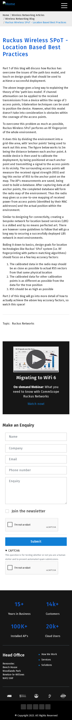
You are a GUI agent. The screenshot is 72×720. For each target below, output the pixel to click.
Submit (36, 541)
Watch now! (36, 404)
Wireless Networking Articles (28, 15)
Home (6, 15)
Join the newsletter (28, 511)
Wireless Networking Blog (20, 18)
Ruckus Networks (23, 323)
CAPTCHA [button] (14, 550)
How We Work (49, 654)
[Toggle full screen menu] (64, 5)
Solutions (46, 665)
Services (46, 659)
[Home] (9, 5)
